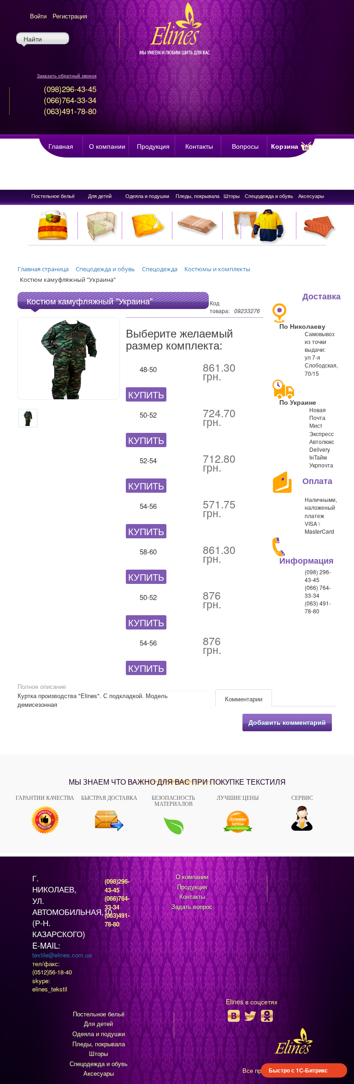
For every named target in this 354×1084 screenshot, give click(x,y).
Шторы (232, 195)
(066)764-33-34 (117, 902)
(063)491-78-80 (117, 919)
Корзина (284, 146)
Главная (60, 146)
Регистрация (70, 16)
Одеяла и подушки (147, 195)
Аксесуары (311, 195)
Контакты (199, 146)
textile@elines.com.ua (62, 954)
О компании (107, 146)
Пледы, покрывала (197, 195)
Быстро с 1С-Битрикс (298, 1070)
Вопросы (245, 146)
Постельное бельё (53, 195)
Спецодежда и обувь (269, 195)
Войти (38, 16)
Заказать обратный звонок (66, 75)
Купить (146, 394)
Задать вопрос (191, 906)
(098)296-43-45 (117, 885)
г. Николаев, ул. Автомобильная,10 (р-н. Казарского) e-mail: (72, 911)
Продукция (153, 146)
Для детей (100, 195)
